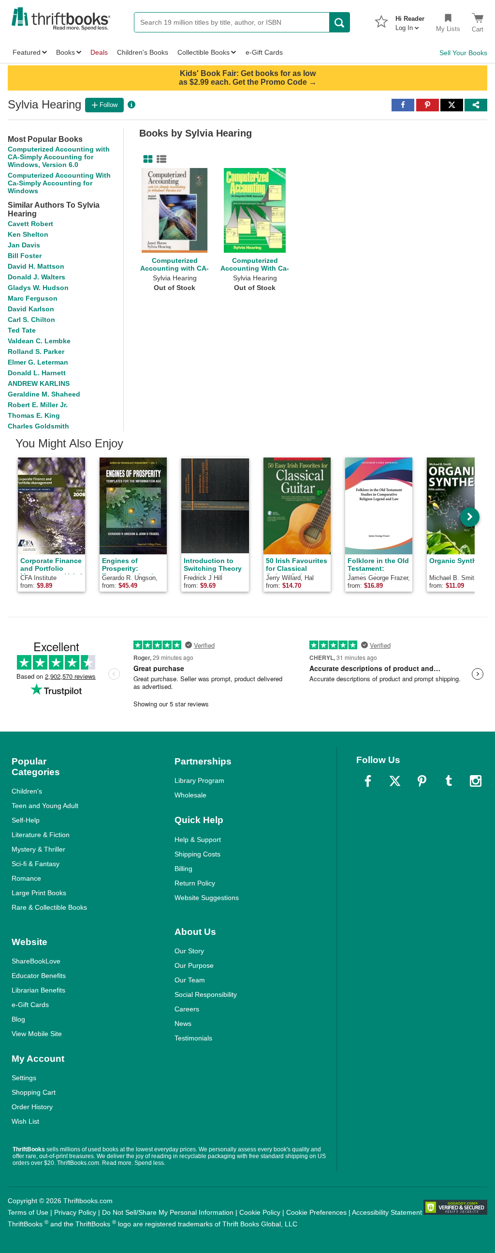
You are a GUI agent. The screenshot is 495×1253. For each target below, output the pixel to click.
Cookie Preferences (316, 1212)
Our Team (190, 980)
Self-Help (26, 820)
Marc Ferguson (33, 298)
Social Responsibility (206, 994)
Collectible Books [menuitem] (203, 52)
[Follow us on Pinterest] (422, 781)
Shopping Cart (34, 1092)
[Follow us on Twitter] (395, 781)
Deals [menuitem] (99, 52)
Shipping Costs (197, 854)
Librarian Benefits (38, 990)
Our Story (189, 951)
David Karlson (31, 309)
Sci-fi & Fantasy (35, 864)
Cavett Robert (30, 224)
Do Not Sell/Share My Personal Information (167, 1212)
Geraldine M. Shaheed (44, 394)
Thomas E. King (34, 415)
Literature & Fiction (41, 835)
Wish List (25, 1121)
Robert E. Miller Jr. (38, 405)
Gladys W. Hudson (38, 287)
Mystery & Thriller (38, 849)
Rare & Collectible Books (49, 907)
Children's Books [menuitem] (142, 52)
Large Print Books (39, 893)
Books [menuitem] (65, 52)
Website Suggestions (207, 898)
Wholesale (190, 795)
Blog (18, 1019)
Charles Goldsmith (38, 426)
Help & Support (198, 839)
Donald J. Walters (36, 277)
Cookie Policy (259, 1212)
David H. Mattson (36, 266)
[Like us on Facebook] (367, 781)
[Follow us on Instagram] (475, 781)
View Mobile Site (37, 1034)
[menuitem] (409, 20)
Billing (183, 868)
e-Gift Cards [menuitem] (264, 52)
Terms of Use (28, 1212)
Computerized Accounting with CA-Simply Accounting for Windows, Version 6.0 (59, 156)
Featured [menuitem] (27, 52)
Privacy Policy (75, 1212)
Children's (27, 791)
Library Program (199, 780)
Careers (187, 1009)
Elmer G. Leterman (38, 362)
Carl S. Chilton (31, 319)
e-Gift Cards (30, 1005)
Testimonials (193, 1038)
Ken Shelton (28, 234)
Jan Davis (24, 245)
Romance (26, 878)
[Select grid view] (146, 159)
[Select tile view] (159, 159)
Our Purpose (194, 965)
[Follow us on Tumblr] (448, 781)
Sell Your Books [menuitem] (463, 53)
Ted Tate (22, 330)
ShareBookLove (36, 961)
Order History (32, 1107)
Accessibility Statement (387, 1212)
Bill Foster (25, 256)
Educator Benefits (39, 975)
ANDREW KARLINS (39, 383)
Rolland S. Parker (36, 351)
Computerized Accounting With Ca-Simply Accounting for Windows (59, 183)
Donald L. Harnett (37, 373)
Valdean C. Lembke (39, 341)
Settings (24, 1078)
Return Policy (195, 883)
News (183, 1023)
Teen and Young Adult (45, 806)
